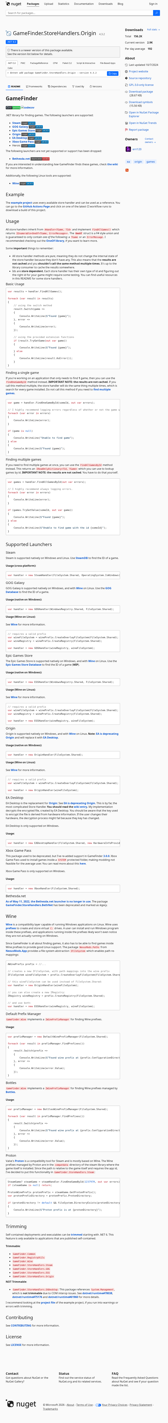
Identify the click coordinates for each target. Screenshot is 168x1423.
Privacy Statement (141, 1405)
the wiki (112, 164)
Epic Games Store (23, 130)
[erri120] (128, 149)
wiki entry (80, 807)
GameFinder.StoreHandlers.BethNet (29, 905)
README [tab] (15, 86)
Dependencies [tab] (58, 86)
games (151, 161)
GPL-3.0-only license (141, 85)
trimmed (76, 1234)
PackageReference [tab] (39, 63)
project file (48, 1302)
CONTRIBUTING (21, 1325)
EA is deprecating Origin (79, 803)
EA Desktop (19, 138)
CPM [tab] (55, 63)
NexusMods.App (16, 951)
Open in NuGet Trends (143, 123)
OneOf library (55, 241)
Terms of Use (84, 1405)
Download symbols (141, 102)
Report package (139, 129)
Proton (19, 1161)
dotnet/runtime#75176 (27, 1297)
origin (138, 161)
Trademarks (50, 1409)
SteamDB (82, 558)
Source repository (140, 78)
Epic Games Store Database (23, 664)
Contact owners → (150, 140)
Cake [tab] (10, 67)
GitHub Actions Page (36, 206)
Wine (15, 183)
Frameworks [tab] (35, 86)
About (70, 1405)
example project (21, 202)
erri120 (137, 149)
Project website (138, 71)
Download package (141, 91)
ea (128, 161)
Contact (12, 1373)
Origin (16, 134)
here (83, 863)
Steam (16, 123)
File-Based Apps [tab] (107, 63)
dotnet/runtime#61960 (63, 1297)
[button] (112, 73)
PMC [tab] (23, 63)
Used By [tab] (79, 86)
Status (64, 1373)
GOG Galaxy (20, 126)
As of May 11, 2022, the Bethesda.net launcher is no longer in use (48, 901)
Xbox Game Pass (23, 141)
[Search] (156, 13)
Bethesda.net (21, 158)
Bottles (10, 1092)
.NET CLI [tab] (12, 63)
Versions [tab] (97, 86)
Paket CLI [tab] (67, 63)
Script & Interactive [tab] (86, 63)
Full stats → (153, 29)
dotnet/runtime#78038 (97, 1293)
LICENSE (16, 1345)
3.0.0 (106, 856)
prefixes (11, 928)
